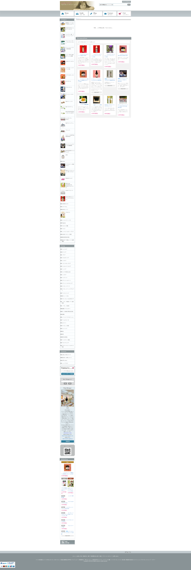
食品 (63, 331)
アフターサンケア (65, 342)
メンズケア (64, 260)
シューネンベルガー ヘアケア (68, 231)
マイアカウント (126, 2)
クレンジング (64, 328)
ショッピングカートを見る (67, 374)
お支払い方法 (79, 556)
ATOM (67, 542)
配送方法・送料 (86, 556)
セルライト (64, 322)
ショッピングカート (124, 13)
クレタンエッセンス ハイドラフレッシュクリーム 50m (96, 55)
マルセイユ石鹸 (65, 225)
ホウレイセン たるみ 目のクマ (68, 298)
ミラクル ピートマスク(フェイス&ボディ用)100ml (123, 80)
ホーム (67, 13)
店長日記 (67, 441)
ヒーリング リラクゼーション (68, 317)
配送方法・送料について (67, 357)
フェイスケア (64, 249)
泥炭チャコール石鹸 (98, 104)
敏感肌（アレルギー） (66, 308)
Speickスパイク (65, 209)
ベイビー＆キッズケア (66, 263)
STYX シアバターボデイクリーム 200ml (70, 490)
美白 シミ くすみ (65, 296)
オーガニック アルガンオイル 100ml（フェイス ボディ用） (67, 514)
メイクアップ (64, 277)
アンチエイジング (66, 293)
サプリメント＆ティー (66, 280)
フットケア (64, 269)
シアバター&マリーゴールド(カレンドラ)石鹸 (67, 533)
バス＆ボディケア (65, 257)
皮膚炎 (63, 314)
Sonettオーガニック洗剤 (67, 234)
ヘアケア (63, 254)
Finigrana (64, 223)
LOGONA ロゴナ (65, 203)
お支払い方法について (66, 354)
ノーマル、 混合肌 (65, 305)
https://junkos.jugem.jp (67, 438)
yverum (63, 161)
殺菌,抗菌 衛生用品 (65, 237)
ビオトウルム (64, 206)
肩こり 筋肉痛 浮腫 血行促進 (67, 311)
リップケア (64, 274)
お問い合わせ (110, 13)
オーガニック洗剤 (65, 325)
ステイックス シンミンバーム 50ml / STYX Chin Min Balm (123, 106)
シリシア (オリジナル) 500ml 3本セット (64, 489)
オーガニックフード (66, 286)
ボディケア (64, 252)
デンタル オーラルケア (66, 266)
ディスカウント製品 (66, 339)
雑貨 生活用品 (64, 337)
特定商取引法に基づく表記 (96, 556)
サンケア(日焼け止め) (66, 271)
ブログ (96, 13)
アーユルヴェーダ (65, 320)
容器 (63, 334)
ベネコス (63, 228)
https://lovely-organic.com (67, 435)
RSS (66, 541)
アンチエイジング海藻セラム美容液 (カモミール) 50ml (83, 80)
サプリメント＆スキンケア (67, 283)
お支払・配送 (81, 13)
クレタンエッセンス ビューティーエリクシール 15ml (110, 55)
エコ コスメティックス (66, 220)
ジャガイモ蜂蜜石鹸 (84, 104)
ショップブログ (65, 363)
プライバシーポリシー (107, 556)
